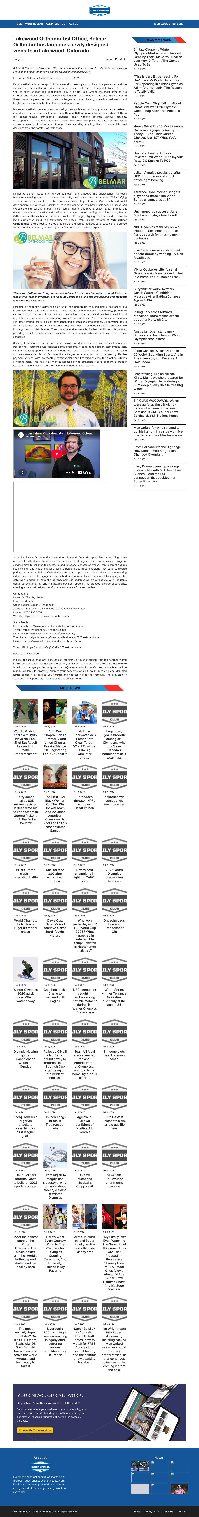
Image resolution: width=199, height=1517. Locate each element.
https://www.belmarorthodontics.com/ (46, 616)
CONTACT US (70, 23)
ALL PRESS (52, 23)
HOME (18, 23)
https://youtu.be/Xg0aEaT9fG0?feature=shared (54, 647)
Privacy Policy (152, 1511)
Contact (182, 1511)
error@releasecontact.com (76, 667)
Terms (137, 1511)
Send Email (27, 601)
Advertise (168, 1511)
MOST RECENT (34, 23)
